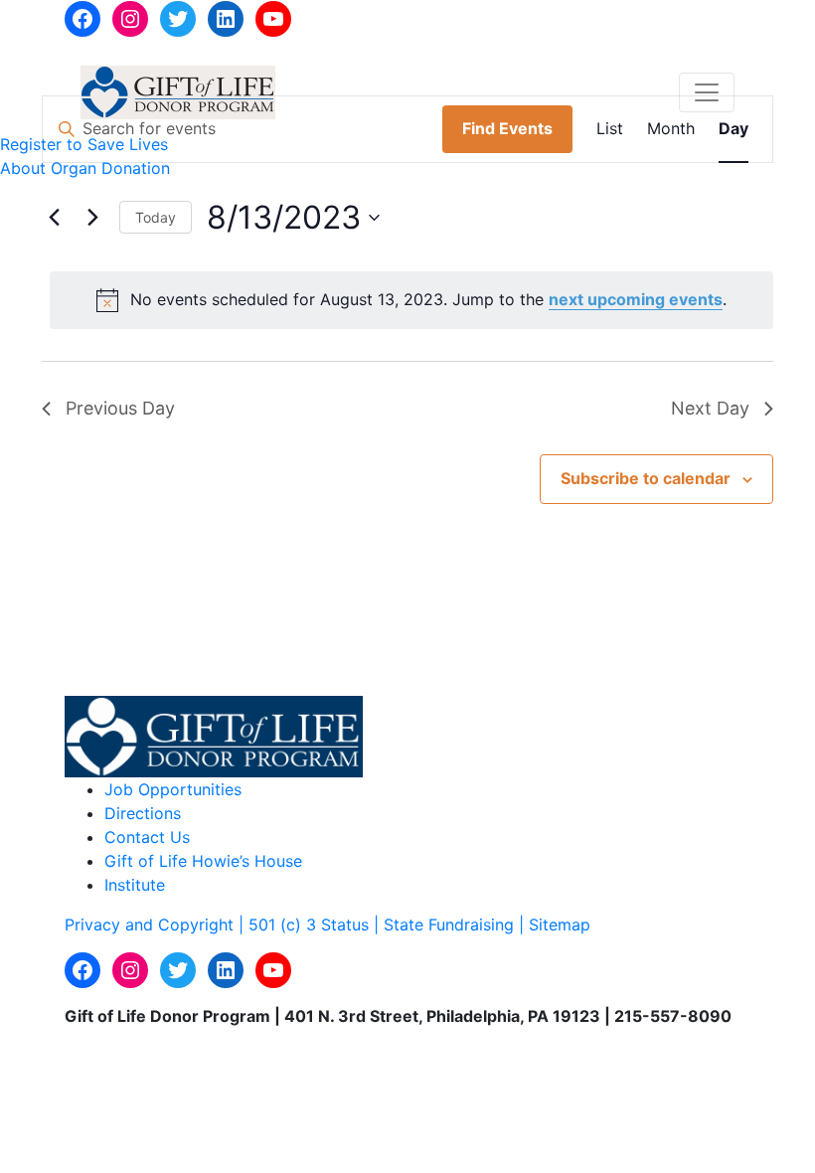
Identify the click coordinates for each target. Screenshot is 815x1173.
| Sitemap (554, 924)
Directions (142, 813)
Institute (134, 885)
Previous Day (120, 408)
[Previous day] (54, 218)
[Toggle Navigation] (706, 92)
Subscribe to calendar (646, 478)
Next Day (710, 408)
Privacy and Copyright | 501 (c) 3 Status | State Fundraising (292, 924)
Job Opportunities (173, 789)
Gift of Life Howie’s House (203, 861)
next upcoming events (636, 299)
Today (155, 217)
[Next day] (92, 218)
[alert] (411, 300)
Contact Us (147, 837)
